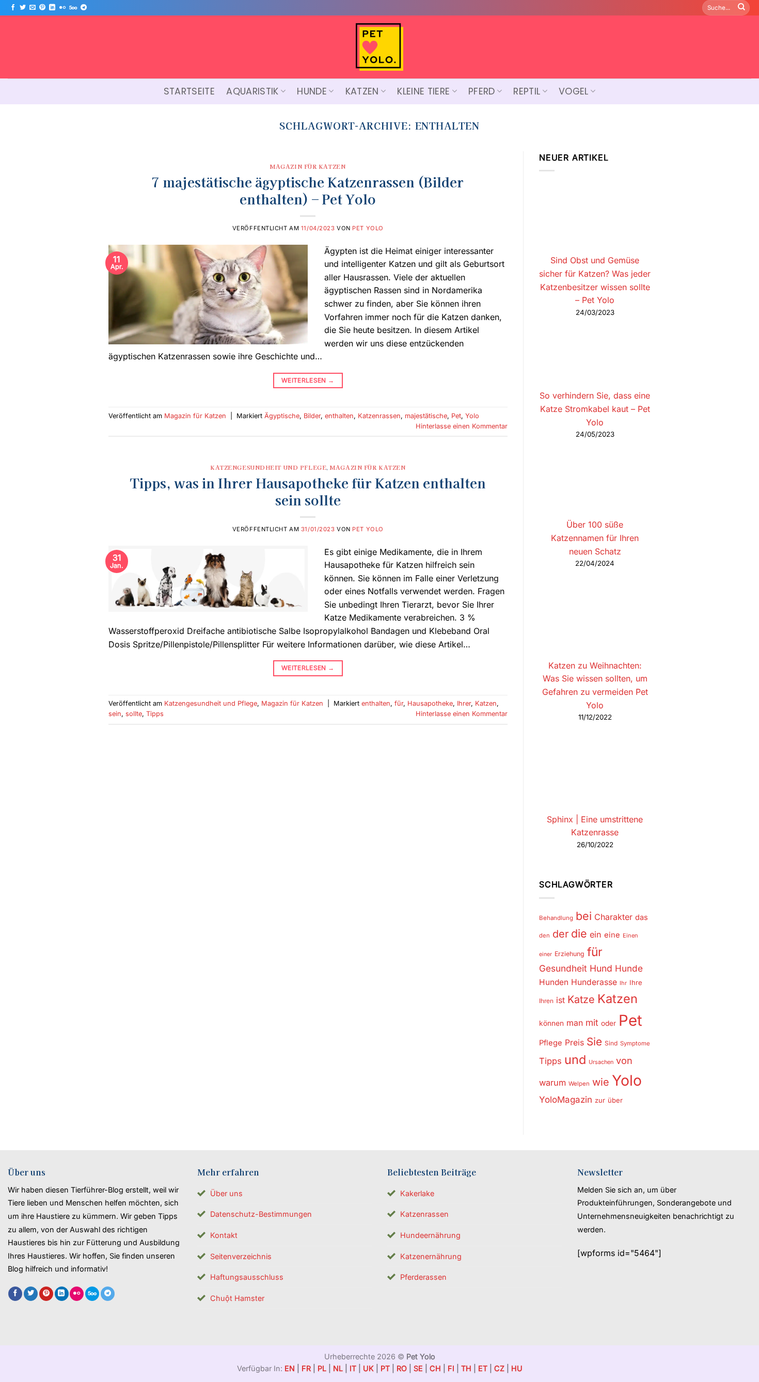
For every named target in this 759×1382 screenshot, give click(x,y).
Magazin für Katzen (307, 166)
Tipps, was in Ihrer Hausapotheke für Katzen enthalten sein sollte (308, 491)
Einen (630, 935)
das (641, 917)
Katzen (362, 91)
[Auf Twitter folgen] (23, 7)
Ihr (623, 983)
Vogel (574, 91)
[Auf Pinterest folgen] (42, 7)
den (544, 935)
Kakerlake (417, 1193)
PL (322, 1368)
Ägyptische (281, 416)
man (574, 1023)
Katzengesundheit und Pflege (268, 467)
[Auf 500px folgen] (73, 7)
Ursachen (601, 1062)
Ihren (546, 1001)
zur (600, 1100)
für (398, 703)
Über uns (226, 1193)
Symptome (635, 1043)
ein (596, 934)
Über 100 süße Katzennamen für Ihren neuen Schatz (595, 538)
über (615, 1100)
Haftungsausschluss (246, 1277)
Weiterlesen (308, 380)
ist (560, 1000)
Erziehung (569, 954)
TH (466, 1368)
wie (600, 1082)
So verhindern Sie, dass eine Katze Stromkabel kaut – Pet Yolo (595, 409)
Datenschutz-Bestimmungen (261, 1214)
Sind (611, 1043)
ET (482, 1368)
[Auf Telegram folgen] (84, 7)
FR (306, 1368)
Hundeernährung (430, 1235)
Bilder (312, 416)
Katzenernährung (431, 1256)
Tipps (155, 714)
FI (451, 1368)
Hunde (312, 91)
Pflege (550, 1042)
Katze (581, 999)
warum (552, 1083)
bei (584, 916)
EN (289, 1368)
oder (608, 1023)
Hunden (553, 983)
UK (368, 1368)
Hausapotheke (430, 703)
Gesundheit (563, 968)
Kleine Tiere (423, 91)
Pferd (481, 91)
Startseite (189, 91)
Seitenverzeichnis (241, 1256)
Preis (574, 1042)
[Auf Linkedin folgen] (52, 7)
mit (592, 1022)
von (624, 1060)
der (560, 934)
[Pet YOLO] (379, 47)
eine (612, 935)
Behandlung (556, 918)
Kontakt (224, 1235)
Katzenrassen (379, 416)
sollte (133, 714)
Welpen (579, 1084)
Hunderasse (594, 983)
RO (402, 1368)
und (575, 1059)
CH (435, 1368)
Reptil (526, 91)
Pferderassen (423, 1277)
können (551, 1023)
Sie (594, 1041)
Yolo (472, 416)
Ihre (635, 983)
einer (545, 954)
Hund (601, 968)
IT (353, 1368)
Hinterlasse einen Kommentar (462, 426)
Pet (456, 416)
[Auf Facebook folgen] (13, 7)
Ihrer (464, 703)
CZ (499, 1368)
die (579, 933)
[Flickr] (62, 7)
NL (338, 1368)
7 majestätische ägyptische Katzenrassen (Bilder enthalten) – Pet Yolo (308, 190)
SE (418, 1368)
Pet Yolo (367, 228)
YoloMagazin (565, 1099)
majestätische (426, 416)
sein (114, 714)
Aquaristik (252, 91)
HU (517, 1368)
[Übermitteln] (741, 7)
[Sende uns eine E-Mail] (32, 7)
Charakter (613, 917)
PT (385, 1368)
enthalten (339, 416)
